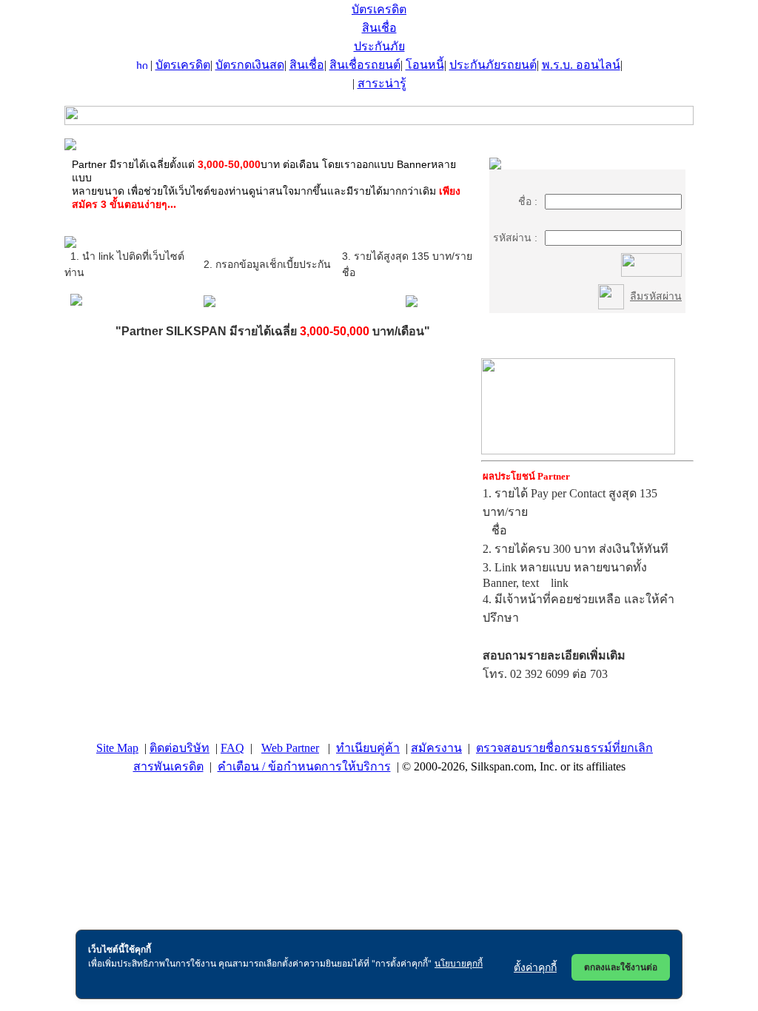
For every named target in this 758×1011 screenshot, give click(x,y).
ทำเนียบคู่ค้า (368, 748)
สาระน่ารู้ (382, 83)
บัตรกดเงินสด (249, 64)
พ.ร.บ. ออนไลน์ (581, 64)
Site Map (117, 748)
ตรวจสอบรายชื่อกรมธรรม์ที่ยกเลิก (564, 748)
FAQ (232, 748)
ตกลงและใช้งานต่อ (620, 967)
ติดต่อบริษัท (179, 748)
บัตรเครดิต (379, 9)
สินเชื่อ (379, 27)
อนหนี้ (425, 64)
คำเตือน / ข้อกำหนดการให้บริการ (304, 766)
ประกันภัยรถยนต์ (493, 64)
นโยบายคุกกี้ (459, 963)
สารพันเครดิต (168, 766)
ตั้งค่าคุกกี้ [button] (535, 967)
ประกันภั (379, 46)
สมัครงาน (436, 748)
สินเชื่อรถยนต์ (364, 64)
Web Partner (290, 748)
